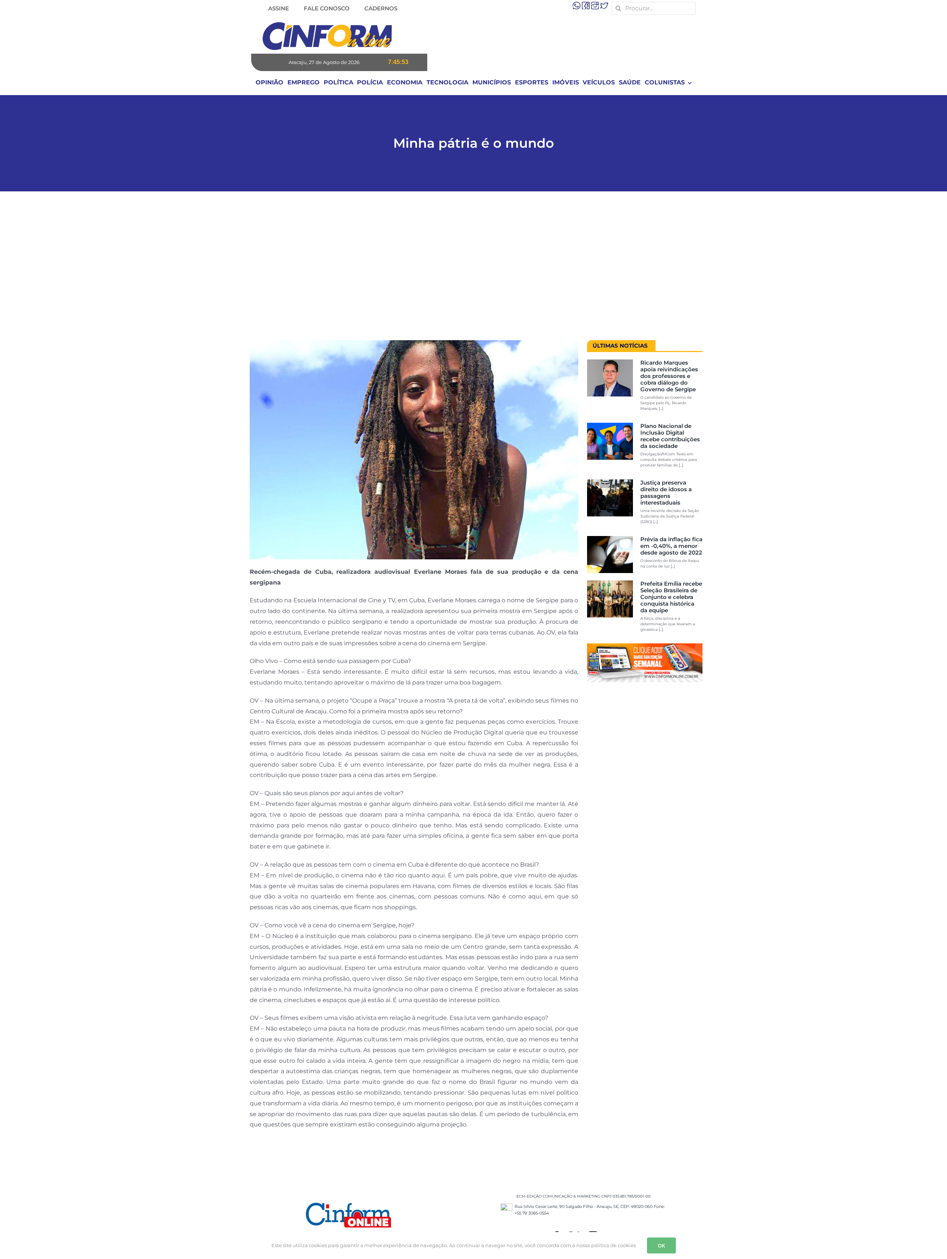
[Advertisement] (473, 269)
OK (661, 1245)
